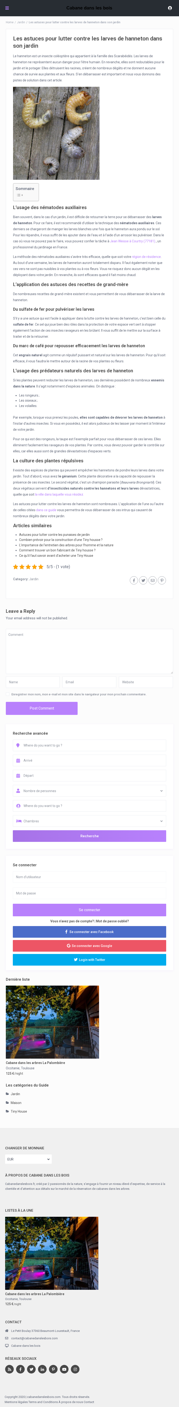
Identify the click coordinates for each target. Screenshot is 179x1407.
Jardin (21, 22)
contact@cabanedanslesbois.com (34, 1338)
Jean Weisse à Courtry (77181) (132, 241)
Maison (16, 1103)
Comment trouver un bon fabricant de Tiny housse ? (57, 550)
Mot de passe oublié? (112, 921)
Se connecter (89, 910)
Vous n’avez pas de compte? (72, 921)
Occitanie (13, 1068)
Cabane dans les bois (25, 1345)
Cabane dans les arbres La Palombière (35, 1063)
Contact (89, 1402)
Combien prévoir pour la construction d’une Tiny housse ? (61, 540)
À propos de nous (71, 1402)
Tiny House (19, 1111)
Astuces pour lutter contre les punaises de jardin (54, 535)
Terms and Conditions (43, 1402)
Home (10, 22)
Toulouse (27, 1068)
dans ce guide (46, 510)
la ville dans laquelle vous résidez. (59, 494)
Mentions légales (16, 1402)
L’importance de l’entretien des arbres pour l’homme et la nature (66, 545)
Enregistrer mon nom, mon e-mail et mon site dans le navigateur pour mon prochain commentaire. (79, 694)
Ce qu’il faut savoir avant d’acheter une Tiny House (56, 555)
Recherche (89, 836)
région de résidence (146, 257)
